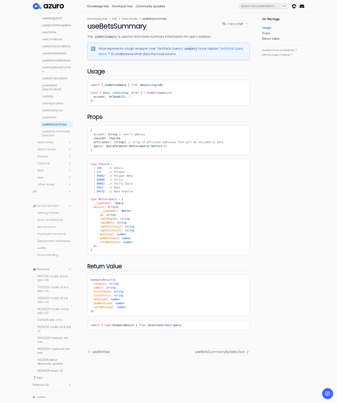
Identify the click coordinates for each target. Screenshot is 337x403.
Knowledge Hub (98, 6)
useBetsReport (52, 110)
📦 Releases (41, 269)
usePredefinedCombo (56, 69)
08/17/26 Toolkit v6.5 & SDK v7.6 (52, 278)
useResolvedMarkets (56, 60)
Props (266, 33)
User (40, 177)
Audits (41, 248)
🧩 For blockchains (46, 206)
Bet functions (46, 227)
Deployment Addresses (53, 241)
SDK (114, 19)
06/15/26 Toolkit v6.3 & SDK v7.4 (52, 300)
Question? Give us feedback (278, 50)
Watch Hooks (46, 149)
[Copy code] (244, 84)
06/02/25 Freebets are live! (52, 340)
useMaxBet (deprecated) (51, 87)
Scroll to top (269, 59)
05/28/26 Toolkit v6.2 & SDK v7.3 (52, 311)
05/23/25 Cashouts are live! (53, 351)
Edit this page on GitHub (276, 54)
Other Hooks (46, 184)
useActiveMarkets (54, 53)
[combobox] (264, 6)
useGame (49, 32)
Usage (266, 28)
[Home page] (48, 6)
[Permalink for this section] (109, 71)
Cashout (43, 163)
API (35, 191)
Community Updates (150, 6)
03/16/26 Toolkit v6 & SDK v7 (54, 329)
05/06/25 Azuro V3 (50, 371)
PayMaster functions (51, 234)
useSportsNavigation (56, 25)
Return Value (270, 39)
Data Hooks (129, 19)
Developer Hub (122, 6)
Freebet (42, 156)
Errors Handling (47, 255)
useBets (47, 96)
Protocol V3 (41, 385)
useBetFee (49, 117)
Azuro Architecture (50, 220)
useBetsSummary (54, 124)
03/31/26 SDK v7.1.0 (49, 320)
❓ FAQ (37, 378)
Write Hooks (45, 142)
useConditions (52, 39)
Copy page (235, 24)
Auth (40, 170)
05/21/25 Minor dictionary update (50, 362)
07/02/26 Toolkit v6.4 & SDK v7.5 (52, 289)
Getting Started (48, 213)
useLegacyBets (52, 103)
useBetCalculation (55, 78)
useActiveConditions (56, 46)
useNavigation (52, 18)
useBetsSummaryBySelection (56, 133)
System (41, 397)
